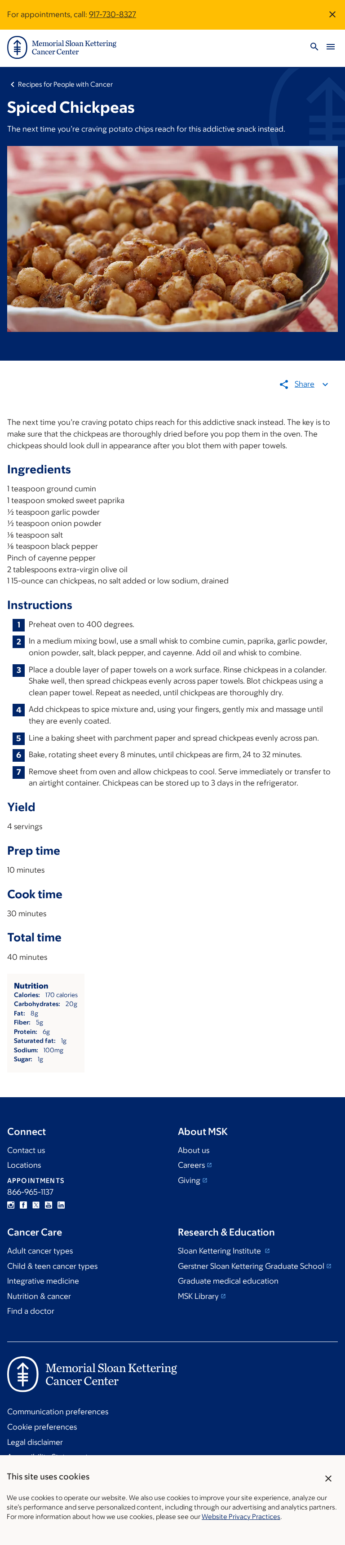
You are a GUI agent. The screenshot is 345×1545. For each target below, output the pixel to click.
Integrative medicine (43, 1280)
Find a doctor (30, 1311)
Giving (189, 1180)
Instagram (10, 1205)
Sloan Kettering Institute (220, 1250)
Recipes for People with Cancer (65, 84)
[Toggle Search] (314, 47)
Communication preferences (57, 1411)
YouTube (48, 1205)
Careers (191, 1165)
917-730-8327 (112, 14)
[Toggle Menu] (330, 47)
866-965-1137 (30, 1191)
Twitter (36, 1205)
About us (193, 1150)
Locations (24, 1165)
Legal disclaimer (35, 1442)
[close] (328, 1478)
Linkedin (61, 1205)
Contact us (26, 1150)
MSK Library (198, 1296)
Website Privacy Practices (241, 1516)
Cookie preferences (42, 1427)
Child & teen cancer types (52, 1266)
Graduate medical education (228, 1280)
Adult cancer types (40, 1250)
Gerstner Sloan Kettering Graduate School (251, 1266)
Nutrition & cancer (39, 1296)
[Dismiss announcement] (332, 14)
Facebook (23, 1205)
